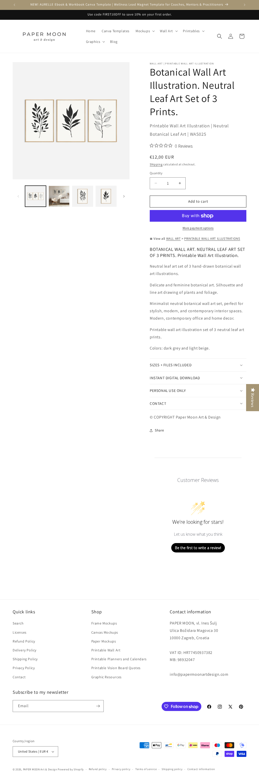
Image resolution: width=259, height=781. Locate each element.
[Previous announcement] (14, 5)
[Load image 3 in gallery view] (82, 196)
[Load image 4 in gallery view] (106, 196)
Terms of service (146, 769)
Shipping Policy (25, 659)
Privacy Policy (24, 668)
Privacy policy (121, 769)
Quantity (156, 173)
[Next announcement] (244, 5)
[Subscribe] (97, 706)
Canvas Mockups (104, 632)
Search (18, 623)
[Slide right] (124, 196)
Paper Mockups (103, 641)
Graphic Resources (106, 677)
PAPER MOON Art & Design (40, 769)
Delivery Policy (24, 650)
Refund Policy (24, 641)
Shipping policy (172, 769)
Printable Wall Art (106, 650)
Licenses (20, 632)
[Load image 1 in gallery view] (35, 196)
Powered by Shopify (71, 769)
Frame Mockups (104, 623)
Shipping (156, 164)
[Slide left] (18, 196)
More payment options (198, 228)
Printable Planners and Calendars (119, 659)
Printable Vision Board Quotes (116, 668)
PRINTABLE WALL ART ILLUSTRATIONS (212, 238)
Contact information (201, 769)
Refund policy (98, 769)
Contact (19, 677)
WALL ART (173, 238)
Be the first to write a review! (198, 547)
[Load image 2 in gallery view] (59, 196)
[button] (145, 31)
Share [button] (159, 430)
